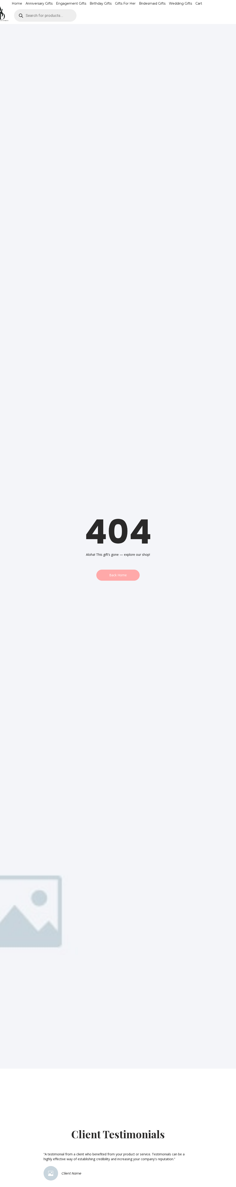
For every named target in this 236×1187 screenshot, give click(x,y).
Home (17, 3)
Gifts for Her (125, 3)
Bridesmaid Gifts (152, 3)
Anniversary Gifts (39, 3)
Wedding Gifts (180, 3)
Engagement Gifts (71, 3)
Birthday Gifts (101, 3)
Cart (198, 3)
